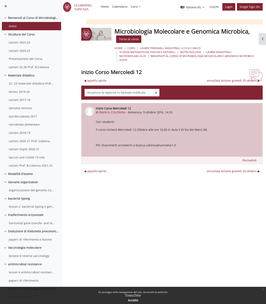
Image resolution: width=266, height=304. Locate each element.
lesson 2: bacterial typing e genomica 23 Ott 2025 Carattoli (32, 206)
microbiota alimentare (24, 124)
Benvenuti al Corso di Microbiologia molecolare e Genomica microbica (33, 18)
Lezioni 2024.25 (19, 51)
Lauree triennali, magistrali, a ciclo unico (170, 48)
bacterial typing (19, 198)
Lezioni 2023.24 (19, 42)
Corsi (131, 48)
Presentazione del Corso (25, 59)
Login (229, 7)
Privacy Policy (133, 295)
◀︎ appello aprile (95, 80)
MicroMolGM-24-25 (132, 56)
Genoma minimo (20, 108)
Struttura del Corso (21, 34)
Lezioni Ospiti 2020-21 (24, 149)
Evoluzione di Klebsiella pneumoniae (33, 231)
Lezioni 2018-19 (19, 133)
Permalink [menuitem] (249, 160)
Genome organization (23, 182)
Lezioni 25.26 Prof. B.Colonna (29, 67)
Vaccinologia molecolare (25, 247)
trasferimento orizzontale (25, 215)
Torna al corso (129, 39)
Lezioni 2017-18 (19, 100)
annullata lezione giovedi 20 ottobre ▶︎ (233, 80)
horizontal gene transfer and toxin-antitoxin (32, 223)
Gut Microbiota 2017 (23, 116)
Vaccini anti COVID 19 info (27, 157)
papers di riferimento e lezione (30, 239)
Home (119, 48)
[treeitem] (31, 22)
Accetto (133, 300)
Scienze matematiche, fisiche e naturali (147, 52)
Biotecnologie (190, 52)
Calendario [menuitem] (119, 6)
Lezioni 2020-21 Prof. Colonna (29, 141)
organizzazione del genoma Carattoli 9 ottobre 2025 (32, 190)
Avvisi (13, 26)
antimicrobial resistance (25, 264)
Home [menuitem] (105, 6)
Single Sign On (250, 7)
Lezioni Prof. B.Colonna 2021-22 (31, 165)
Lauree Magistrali (219, 52)
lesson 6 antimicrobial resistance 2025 (32, 272)
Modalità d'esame (20, 174)
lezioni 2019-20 (19, 92)
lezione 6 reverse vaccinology (29, 256)
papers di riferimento (24, 280)
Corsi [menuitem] (134, 6)
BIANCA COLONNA (112, 112)
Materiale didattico (21, 75)
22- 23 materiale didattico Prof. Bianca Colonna (32, 83)
